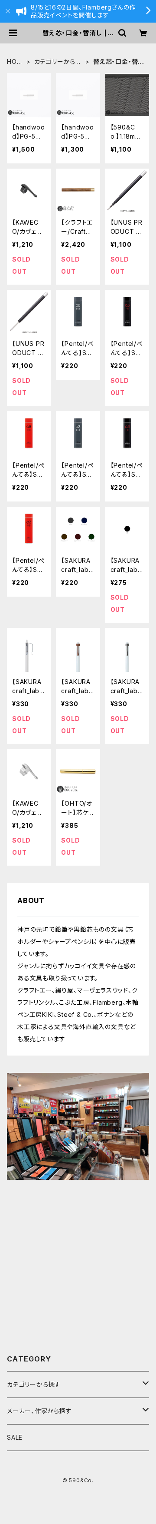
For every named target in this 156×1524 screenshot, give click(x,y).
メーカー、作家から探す (39, 1410)
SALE (15, 1437)
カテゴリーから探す (58, 62)
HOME (14, 62)
